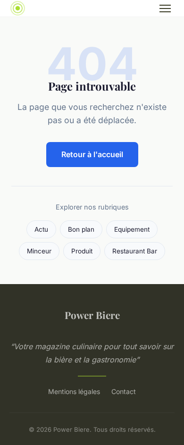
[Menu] (165, 8)
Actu (41, 229)
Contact (123, 391)
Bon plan (81, 229)
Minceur (39, 251)
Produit (81, 251)
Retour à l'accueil (92, 154)
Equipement (132, 229)
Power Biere (92, 314)
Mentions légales (74, 391)
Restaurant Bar (134, 251)
